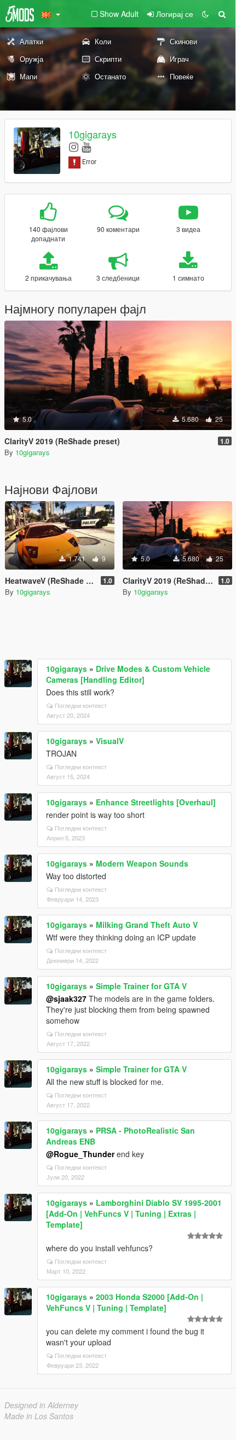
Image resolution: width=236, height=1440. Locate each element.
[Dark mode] (205, 13)
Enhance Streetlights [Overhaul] (156, 802)
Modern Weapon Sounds (142, 863)
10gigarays (92, 134)
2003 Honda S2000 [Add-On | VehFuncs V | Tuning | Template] (124, 1302)
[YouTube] (86, 146)
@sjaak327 (66, 998)
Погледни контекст (81, 705)
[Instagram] (73, 146)
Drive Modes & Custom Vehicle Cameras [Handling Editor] (128, 674)
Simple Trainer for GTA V (141, 985)
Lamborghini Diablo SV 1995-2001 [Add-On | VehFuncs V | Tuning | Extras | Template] (134, 1213)
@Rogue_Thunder (80, 1153)
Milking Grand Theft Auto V (147, 924)
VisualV (110, 740)
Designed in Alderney (41, 1405)
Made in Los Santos (38, 1415)
